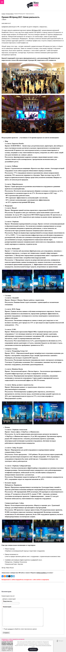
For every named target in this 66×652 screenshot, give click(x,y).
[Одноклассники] (5, 576)
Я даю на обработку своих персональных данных (20, 629)
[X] (9, 576)
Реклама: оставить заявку (8, 643)
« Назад (4, 19)
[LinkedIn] (12, 576)
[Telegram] (14, 576)
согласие (10, 629)
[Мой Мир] (7, 576)
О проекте (4, 644)
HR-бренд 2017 (36, 30)
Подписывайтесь (41, 572)
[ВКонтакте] (3, 576)
